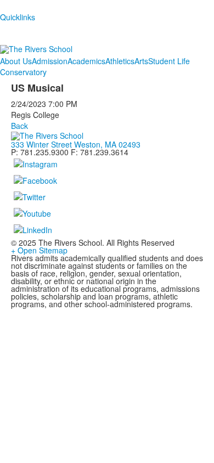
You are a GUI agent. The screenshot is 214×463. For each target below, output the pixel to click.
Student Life (169, 60)
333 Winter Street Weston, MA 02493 (75, 144)
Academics (86, 60)
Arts (141, 60)
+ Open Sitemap (39, 250)
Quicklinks (17, 17)
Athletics (119, 60)
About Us (16, 60)
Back (19, 125)
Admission (49, 60)
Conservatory (23, 71)
